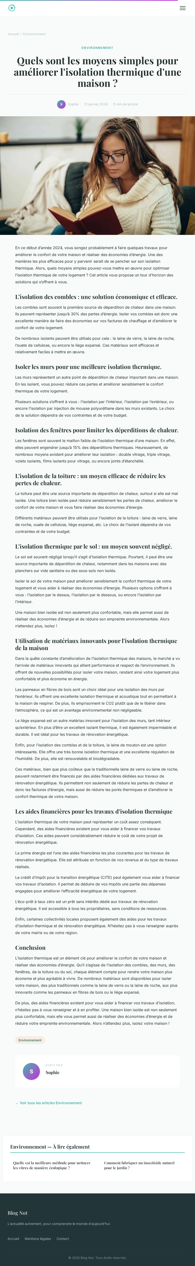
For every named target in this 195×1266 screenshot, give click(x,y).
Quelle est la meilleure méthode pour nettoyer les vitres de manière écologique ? (51, 1165)
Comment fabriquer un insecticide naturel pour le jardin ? (139, 1165)
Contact (63, 1239)
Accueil (13, 34)
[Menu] (182, 8)
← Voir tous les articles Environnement (48, 1103)
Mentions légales (38, 1239)
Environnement (34, 34)
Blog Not (17, 1212)
